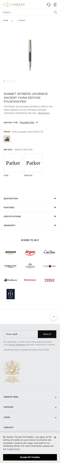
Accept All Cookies (30, 457)
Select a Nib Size (23, 149)
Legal (7, 417)
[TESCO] (49, 280)
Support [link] (9, 407)
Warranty (10, 225)
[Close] (55, 437)
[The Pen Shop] (11, 294)
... (12, 20)
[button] (48, 4)
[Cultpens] (49, 252)
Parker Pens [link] (11, 397)
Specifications (12, 216)
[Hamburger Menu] (55, 4)
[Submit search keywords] (55, 12)
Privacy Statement (17, 344)
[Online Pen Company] (49, 266)
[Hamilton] (30, 266)
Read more (43, 113)
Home (5, 20)
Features (9, 207)
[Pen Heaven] (11, 280)
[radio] (7, 139)
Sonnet (22, 20)
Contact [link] (9, 427)
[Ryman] (30, 280)
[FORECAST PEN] (11, 266)
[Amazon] (11, 252)
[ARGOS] (30, 252)
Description (11, 198)
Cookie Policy (13, 449)
